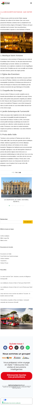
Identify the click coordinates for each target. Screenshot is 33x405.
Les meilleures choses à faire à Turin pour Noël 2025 (15, 283)
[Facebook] (5, 348)
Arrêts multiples (4, 236)
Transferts (3, 260)
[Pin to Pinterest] (16, 172)
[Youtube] (11, 348)
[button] (2, 191)
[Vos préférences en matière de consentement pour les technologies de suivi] (2, 402)
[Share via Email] (20, 172)
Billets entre (3, 240)
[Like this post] (13, 172)
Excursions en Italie (5, 254)
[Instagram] (16, 348)
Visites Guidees (4, 258)
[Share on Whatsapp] (18, 172)
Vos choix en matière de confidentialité (18, 399)
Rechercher (4, 219)
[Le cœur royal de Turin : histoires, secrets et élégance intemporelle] (16, 187)
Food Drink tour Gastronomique (9, 256)
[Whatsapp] (28, 348)
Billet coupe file (4, 238)
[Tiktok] (22, 348)
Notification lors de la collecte (11, 403)
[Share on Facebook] (15, 172)
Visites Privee (4, 263)
